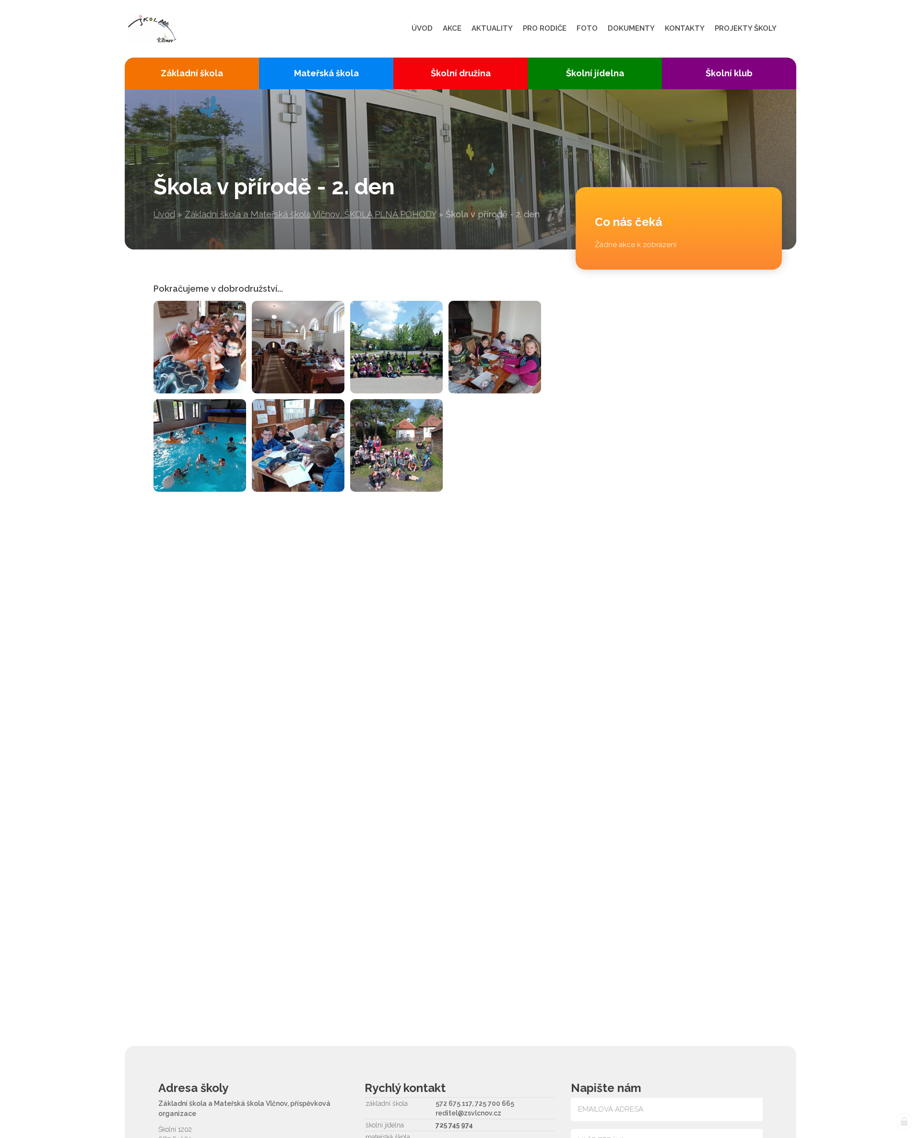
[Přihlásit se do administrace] (904, 1121)
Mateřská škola (326, 73)
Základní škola (192, 73)
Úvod (164, 214)
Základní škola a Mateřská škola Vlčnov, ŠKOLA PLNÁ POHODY (310, 214)
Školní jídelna (595, 73)
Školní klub (729, 73)
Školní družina (461, 73)
